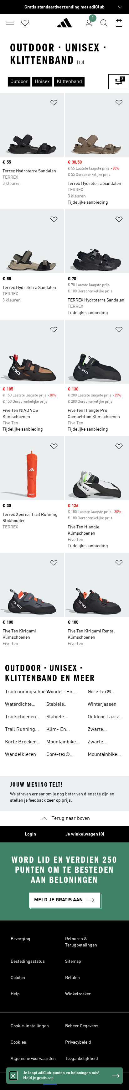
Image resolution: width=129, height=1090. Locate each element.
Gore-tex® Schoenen (58, 755)
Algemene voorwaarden (33, 1058)
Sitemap (73, 961)
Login (30, 834)
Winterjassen (102, 704)
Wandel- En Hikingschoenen (64, 692)
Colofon (18, 978)
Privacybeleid (78, 1042)
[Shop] (64, 25)
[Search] (103, 22)
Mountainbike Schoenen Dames (102, 755)
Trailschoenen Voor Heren (20, 718)
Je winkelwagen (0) (84, 834)
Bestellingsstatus (28, 961)
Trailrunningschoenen (29, 691)
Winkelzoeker (78, 994)
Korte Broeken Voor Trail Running (21, 743)
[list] (54, 82)
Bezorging (20, 939)
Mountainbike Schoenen (61, 743)
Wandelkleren (20, 754)
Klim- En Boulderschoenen (65, 730)
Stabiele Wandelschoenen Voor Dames (65, 718)
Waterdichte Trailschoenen (20, 705)
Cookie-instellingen (30, 1026)
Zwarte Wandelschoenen (106, 743)
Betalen (72, 978)
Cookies (18, 1042)
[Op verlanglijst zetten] (54, 104)
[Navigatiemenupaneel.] (10, 22)
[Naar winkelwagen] (118, 22)
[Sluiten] (13, 1076)
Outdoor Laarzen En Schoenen (106, 718)
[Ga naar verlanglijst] (25, 22)
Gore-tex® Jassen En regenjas (101, 692)
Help (15, 994)
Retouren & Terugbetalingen (81, 942)
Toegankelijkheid (81, 1058)
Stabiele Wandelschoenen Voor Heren (65, 705)
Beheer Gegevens (81, 1026)
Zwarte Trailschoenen (103, 730)
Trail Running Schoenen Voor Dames (21, 730)
